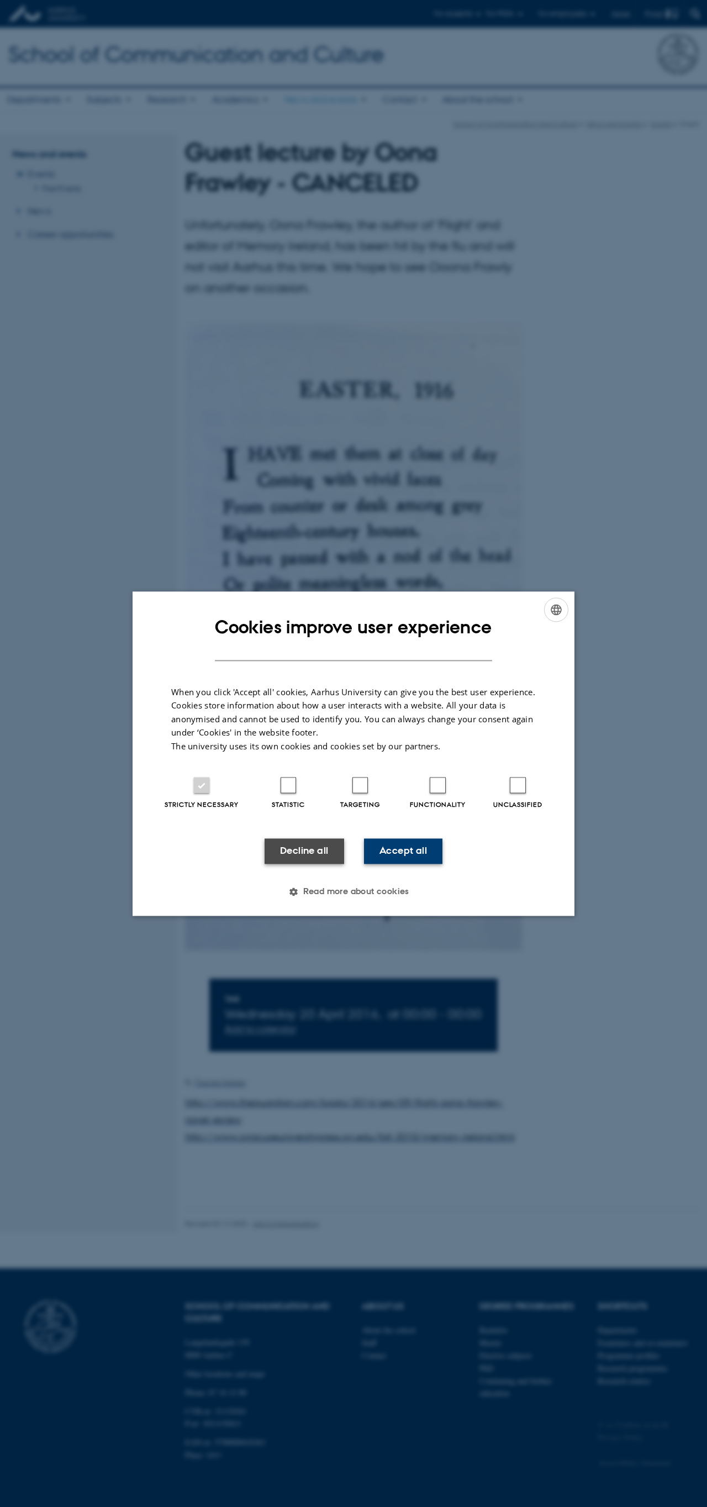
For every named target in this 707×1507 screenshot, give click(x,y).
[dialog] (353, 753)
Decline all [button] (304, 851)
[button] (353, 891)
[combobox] (556, 609)
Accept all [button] (403, 851)
